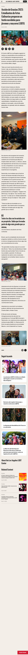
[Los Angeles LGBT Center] (12, 1)
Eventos (3, 6)
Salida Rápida (22, 652)
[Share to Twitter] (6, 49)
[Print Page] (13, 49)
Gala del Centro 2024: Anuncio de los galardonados (9, 487)
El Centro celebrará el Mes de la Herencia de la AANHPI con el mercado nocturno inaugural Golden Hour (9, 476)
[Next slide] (25, 350)
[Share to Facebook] (2, 49)
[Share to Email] (9, 49)
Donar (25, 1)
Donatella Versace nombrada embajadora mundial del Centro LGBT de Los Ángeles (9, 497)
